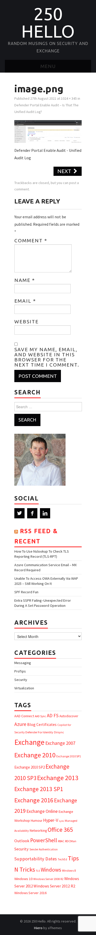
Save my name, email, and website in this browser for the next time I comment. (46, 357)
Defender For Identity (39, 732)
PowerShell (43, 840)
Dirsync (59, 732)
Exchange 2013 (57, 777)
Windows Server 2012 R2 (54, 885)
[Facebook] (32, 513)
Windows (51, 869)
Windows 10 (23, 878)
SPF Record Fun (26, 592)
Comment (30, 240)
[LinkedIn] (45, 513)
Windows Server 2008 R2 (48, 879)
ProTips (20, 671)
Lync (61, 821)
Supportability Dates (35, 859)
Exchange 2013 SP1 (38, 789)
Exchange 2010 (35, 755)
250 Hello (48, 22)
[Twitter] (19, 513)
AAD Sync (40, 716)
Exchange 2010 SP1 (68, 756)
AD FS (53, 715)
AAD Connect (24, 716)
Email (25, 300)
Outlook (21, 840)
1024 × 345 (69, 98)
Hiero (38, 928)
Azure (20, 724)
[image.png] (48, 131)
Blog (31, 724)
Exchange (29, 742)
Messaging (22, 662)
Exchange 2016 (33, 800)
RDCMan (70, 841)
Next (64, 171)
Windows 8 (69, 870)
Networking (38, 830)
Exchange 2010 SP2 (29, 767)
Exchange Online (42, 811)
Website (26, 321)
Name (24, 280)
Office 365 (60, 829)
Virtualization (24, 688)
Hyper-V (50, 820)
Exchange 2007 (60, 743)
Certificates (46, 724)
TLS (38, 870)
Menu (48, 66)
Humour (36, 820)
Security (20, 679)
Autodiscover (68, 716)
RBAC (61, 841)
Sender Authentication (43, 849)
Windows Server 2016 (30, 893)
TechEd (62, 859)
